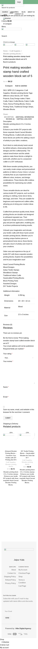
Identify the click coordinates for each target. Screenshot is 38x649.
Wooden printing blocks (10, 465)
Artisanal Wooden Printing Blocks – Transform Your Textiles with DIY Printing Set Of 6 (11, 455)
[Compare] (11, 446)
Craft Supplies (10, 462)
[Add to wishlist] (16, 433)
